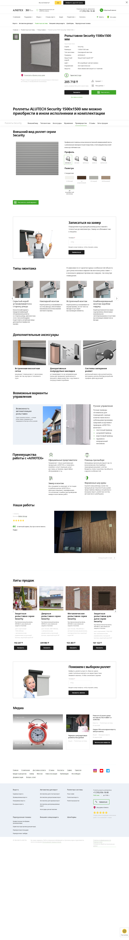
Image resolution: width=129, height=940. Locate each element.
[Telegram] (108, 770)
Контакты (82, 17)
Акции (61, 17)
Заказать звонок (78, 693)
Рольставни (41, 30)
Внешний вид (33, 123)
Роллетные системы (28, 30)
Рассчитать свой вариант (27, 202)
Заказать (76, 92)
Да (58, 3)
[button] (116, 298)
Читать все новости (102, 742)
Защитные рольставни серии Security (24, 616)
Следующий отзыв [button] (105, 558)
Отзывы (92, 123)
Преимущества (81, 123)
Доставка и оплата (76, 97)
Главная (15, 30)
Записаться (76, 252)
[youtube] (101, 770)
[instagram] (95, 770)
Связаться (103, 802)
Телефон (71, 238)
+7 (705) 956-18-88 (87, 11)
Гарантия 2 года (75, 75)
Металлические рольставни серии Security (77, 616)
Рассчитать (105, 92)
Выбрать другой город (74, 3)
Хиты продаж (102, 123)
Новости (111, 709)
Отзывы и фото (50, 17)
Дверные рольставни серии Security (51, 616)
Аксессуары (57, 123)
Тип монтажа (45, 123)
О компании (16, 17)
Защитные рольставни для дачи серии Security (102, 617)
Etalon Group (22, 516)
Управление (68, 123)
